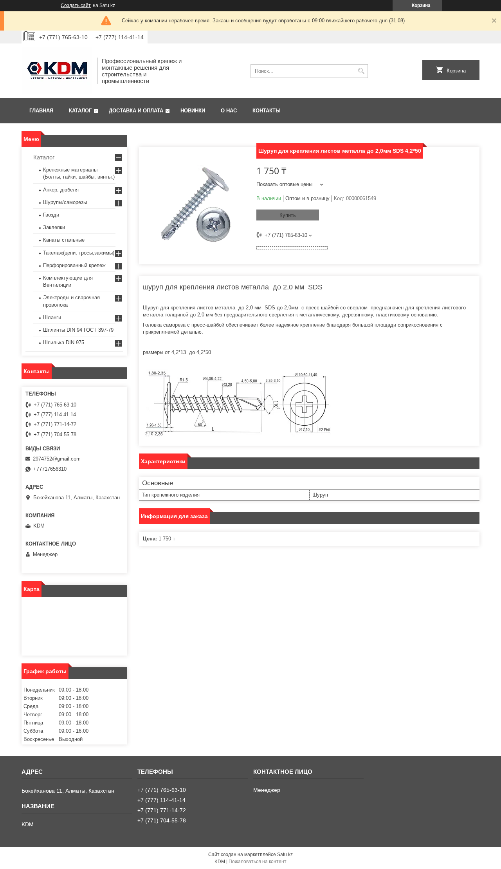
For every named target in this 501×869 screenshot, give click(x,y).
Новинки (192, 111)
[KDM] (57, 70)
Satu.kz (285, 854)
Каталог (80, 111)
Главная (41, 111)
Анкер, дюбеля (61, 190)
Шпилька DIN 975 (63, 342)
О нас (229, 111)
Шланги (52, 317)
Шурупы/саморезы (65, 202)
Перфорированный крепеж (74, 265)
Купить (287, 215)
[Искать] (361, 71)
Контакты (266, 111)
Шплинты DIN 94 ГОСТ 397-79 (78, 330)
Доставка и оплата (136, 111)
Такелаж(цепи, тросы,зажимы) (78, 253)
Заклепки (54, 227)
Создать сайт (76, 5)
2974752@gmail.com (57, 459)
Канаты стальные (64, 240)
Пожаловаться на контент (258, 861)
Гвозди (51, 215)
